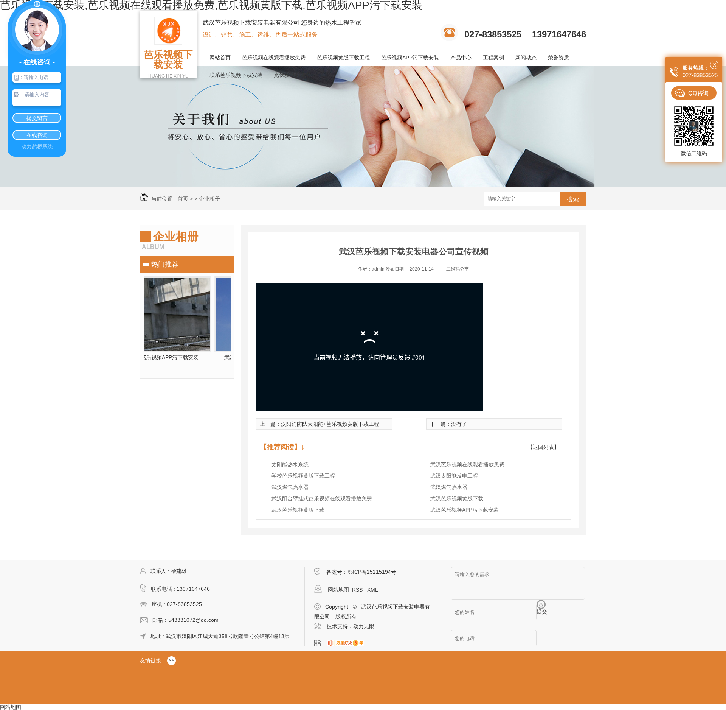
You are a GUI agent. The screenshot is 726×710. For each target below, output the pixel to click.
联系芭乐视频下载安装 (235, 75)
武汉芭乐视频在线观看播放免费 (467, 464)
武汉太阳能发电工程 (454, 476)
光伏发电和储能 (292, 75)
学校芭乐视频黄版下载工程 (303, 476)
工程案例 (493, 57)
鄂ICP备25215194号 (371, 572)
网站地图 (338, 590)
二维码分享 (457, 269)
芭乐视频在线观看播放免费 (274, 57)
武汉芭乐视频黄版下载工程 (187, 357)
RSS (358, 590)
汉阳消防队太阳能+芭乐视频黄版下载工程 (330, 424)
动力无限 (363, 626)
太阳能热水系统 (290, 464)
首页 (183, 199)
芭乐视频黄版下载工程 (343, 57)
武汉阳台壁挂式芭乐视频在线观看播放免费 (321, 498)
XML (372, 590)
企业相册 (209, 199)
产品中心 (461, 57)
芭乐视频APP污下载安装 (410, 57)
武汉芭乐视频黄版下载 (456, 498)
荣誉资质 (558, 57)
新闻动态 (526, 57)
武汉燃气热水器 (290, 487)
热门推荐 (164, 264)
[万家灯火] (348, 643)
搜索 (573, 199)
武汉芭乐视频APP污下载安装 (464, 510)
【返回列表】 (543, 447)
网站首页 (220, 57)
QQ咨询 (698, 93)
